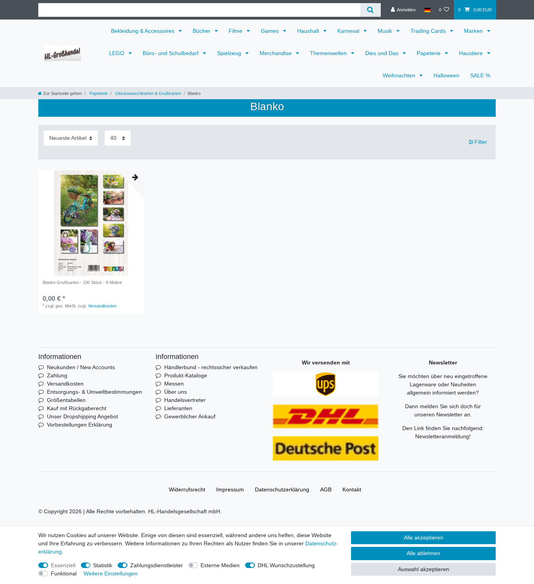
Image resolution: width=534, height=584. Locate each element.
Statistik (102, 565)
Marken (474, 31)
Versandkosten (102, 306)
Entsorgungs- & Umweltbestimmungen (94, 392)
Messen (174, 383)
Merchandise (276, 53)
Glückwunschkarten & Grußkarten (147, 93)
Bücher (202, 31)
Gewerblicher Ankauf (189, 416)
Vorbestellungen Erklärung (79, 424)
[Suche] (370, 10)
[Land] (427, 10)
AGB (326, 489)
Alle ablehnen (423, 553)
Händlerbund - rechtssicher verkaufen (211, 367)
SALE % (480, 75)
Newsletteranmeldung (442, 436)
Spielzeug (230, 53)
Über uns (175, 392)
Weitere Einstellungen (111, 573)
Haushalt (309, 31)
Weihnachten (400, 75)
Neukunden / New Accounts (81, 367)
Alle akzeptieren (423, 537)
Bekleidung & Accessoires (143, 31)
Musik (386, 31)
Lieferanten (178, 408)
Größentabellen (66, 400)
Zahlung (57, 375)
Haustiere (471, 53)
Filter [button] (481, 142)
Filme (236, 31)
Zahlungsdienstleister (156, 565)
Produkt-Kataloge (185, 375)
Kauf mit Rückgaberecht (76, 408)
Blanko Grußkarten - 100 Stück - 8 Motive (82, 282)
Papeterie (429, 53)
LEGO (117, 53)
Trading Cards (428, 31)
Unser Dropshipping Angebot (82, 416)
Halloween (446, 75)
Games (270, 31)
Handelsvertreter (185, 400)
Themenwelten (329, 53)
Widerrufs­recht (187, 489)
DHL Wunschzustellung (286, 565)
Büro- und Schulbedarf (171, 53)
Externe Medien (220, 565)
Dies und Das (382, 53)
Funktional (64, 573)
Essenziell (63, 565)
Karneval (349, 31)
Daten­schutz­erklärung (282, 489)
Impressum (230, 489)
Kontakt (351, 489)
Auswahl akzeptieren (423, 569)
